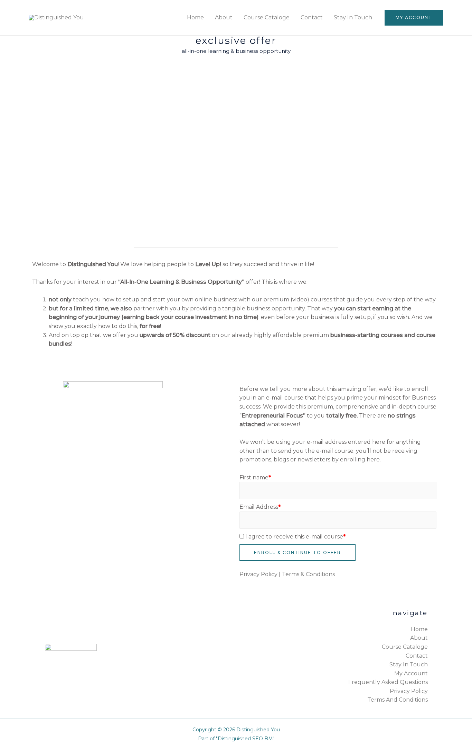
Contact (312, 17)
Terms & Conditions (308, 574)
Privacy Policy (258, 574)
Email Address (260, 507)
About (224, 17)
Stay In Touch (353, 17)
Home (195, 17)
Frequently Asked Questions (388, 682)
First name (255, 477)
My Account (411, 673)
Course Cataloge (267, 17)
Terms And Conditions (397, 699)
